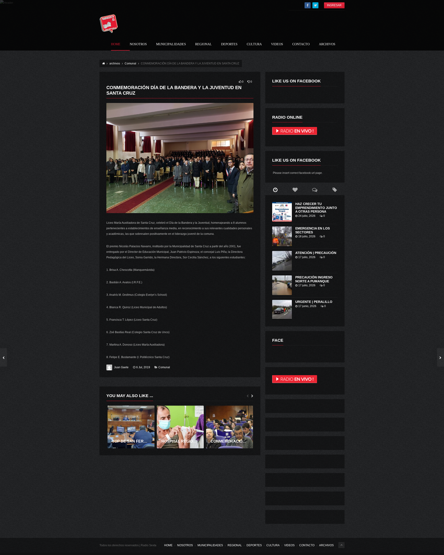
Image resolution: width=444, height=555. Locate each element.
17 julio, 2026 (306, 257)
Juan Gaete (121, 367)
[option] (131, 427)
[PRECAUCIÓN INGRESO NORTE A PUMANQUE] (282, 285)
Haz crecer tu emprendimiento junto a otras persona (316, 208)
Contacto (301, 44)
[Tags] (335, 190)
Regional (203, 44)
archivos (327, 44)
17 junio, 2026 (307, 306)
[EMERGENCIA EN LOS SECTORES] (282, 236)
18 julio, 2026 (306, 236)
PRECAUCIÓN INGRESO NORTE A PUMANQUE (314, 279)
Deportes (229, 44)
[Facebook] (308, 5)
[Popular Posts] (295, 190)
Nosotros (138, 44)
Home (115, 44)
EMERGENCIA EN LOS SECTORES (312, 230)
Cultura (254, 44)
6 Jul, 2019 (143, 367)
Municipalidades (171, 44)
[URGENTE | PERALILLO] (282, 310)
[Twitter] (315, 5)
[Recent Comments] (315, 190)
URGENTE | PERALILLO (313, 302)
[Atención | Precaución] (282, 261)
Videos (277, 44)
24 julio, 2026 (306, 215)
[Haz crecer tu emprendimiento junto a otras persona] (282, 212)
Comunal (164, 367)
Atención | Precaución (315, 253)
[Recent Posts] (275, 190)
